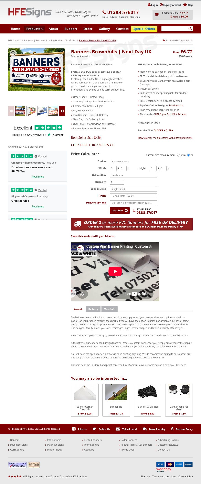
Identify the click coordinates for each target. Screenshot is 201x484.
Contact (122, 29)
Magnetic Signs (55, 444)
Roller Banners (129, 440)
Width (102, 168)
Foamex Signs (91, 444)
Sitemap (145, 476)
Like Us (82, 429)
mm (183, 155)
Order (87, 29)
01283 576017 (123, 12)
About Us (89, 449)
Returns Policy (184, 429)
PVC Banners (54, 440)
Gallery (104, 29)
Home (15, 29)
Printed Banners (93, 440)
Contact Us (164, 449)
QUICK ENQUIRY (163, 130)
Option (102, 161)
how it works (176, 105)
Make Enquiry (157, 429)
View (182, 12)
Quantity (100, 181)
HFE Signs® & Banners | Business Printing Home (35, 40)
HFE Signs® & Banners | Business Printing (30, 12)
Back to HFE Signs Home (178, 40)
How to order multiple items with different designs (165, 138)
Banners (14, 440)
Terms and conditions (164, 476)
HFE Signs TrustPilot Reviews (170, 114)
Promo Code (127, 449)
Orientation (99, 175)
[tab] (78, 309)
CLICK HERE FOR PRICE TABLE (92, 145)
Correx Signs (17, 449)
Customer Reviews (168, 444)
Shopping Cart (170, 12)
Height (142, 168)
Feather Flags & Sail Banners (136, 444)
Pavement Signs (19, 444)
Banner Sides (98, 188)
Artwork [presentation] (78, 309)
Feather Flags (54, 449)
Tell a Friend (129, 429)
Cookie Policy (185, 476)
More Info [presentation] (109, 309)
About (53, 29)
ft (192, 155)
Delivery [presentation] (93, 309)
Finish (102, 195)
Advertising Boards (168, 440)
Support (71, 29)
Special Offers (144, 29)
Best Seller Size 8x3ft (86, 137)
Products (33, 29)
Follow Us (104, 429)
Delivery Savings (96, 202)
